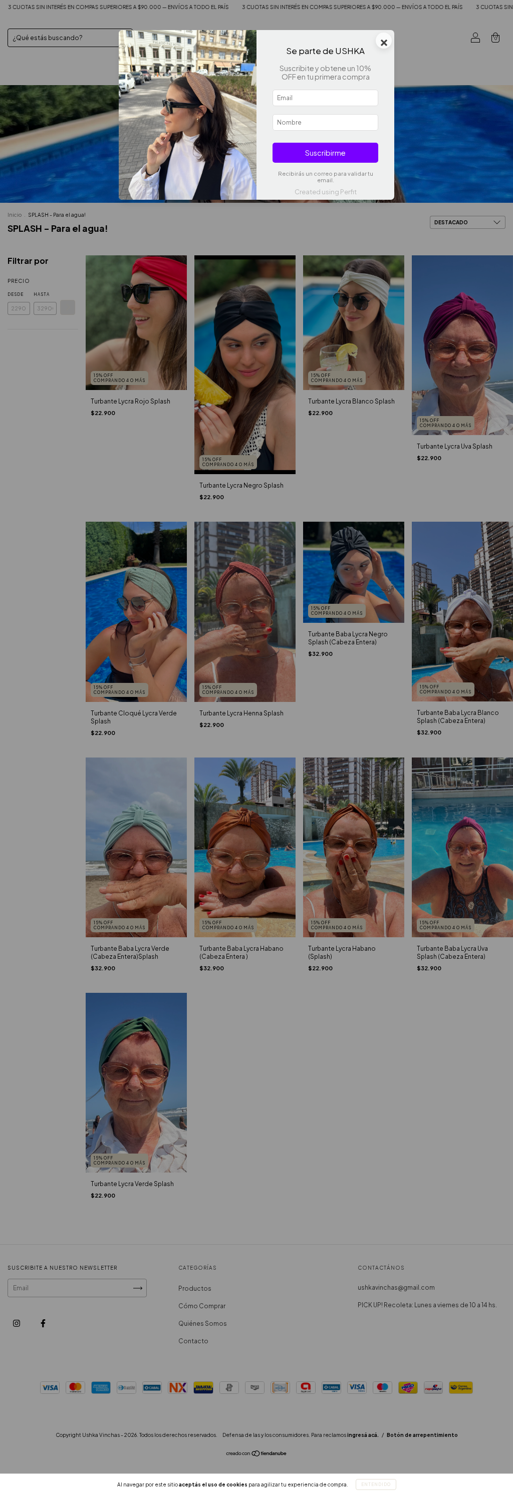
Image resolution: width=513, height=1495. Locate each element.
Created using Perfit (326, 192)
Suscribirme (325, 152)
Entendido (376, 1484)
